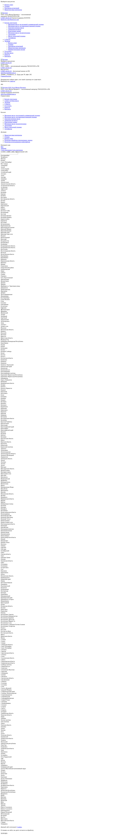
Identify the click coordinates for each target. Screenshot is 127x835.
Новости (7, 54)
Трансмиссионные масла (16, 28)
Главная (3, 76)
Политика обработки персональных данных (18, 140)
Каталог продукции (10, 23)
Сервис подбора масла (11, 101)
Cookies (19, 827)
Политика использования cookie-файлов (17, 142)
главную (12, 81)
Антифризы (12, 38)
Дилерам (7, 41)
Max (2, 147)
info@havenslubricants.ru (8, 73)
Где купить (7, 51)
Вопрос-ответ (8, 4)
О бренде (7, 39)
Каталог (8, 76)
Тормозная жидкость (14, 29)
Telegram (3, 148)
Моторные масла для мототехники (19, 33)
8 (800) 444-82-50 (6, 18)
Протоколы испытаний (11, 8)
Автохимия (11, 34)
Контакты (7, 56)
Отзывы (7, 6)
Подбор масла (8, 53)
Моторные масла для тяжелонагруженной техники (24, 26)
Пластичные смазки (14, 31)
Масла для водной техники (16, 36)
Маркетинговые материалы (13, 10)
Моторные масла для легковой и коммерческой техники (26, 24)
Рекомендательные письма (16, 49)
